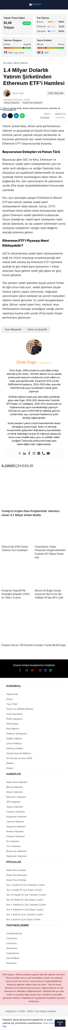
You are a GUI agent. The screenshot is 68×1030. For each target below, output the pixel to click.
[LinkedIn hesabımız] (42, 1024)
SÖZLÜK (9, 52)
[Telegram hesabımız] (48, 1024)
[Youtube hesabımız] (24, 1024)
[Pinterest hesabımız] (36, 1024)
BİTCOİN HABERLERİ (15, 33)
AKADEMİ (9, 45)
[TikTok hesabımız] (30, 1024)
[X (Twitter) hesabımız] (12, 1024)
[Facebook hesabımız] (6, 1024)
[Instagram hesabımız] (18, 1024)
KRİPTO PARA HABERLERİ (18, 26)
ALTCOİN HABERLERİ (15, 39)
